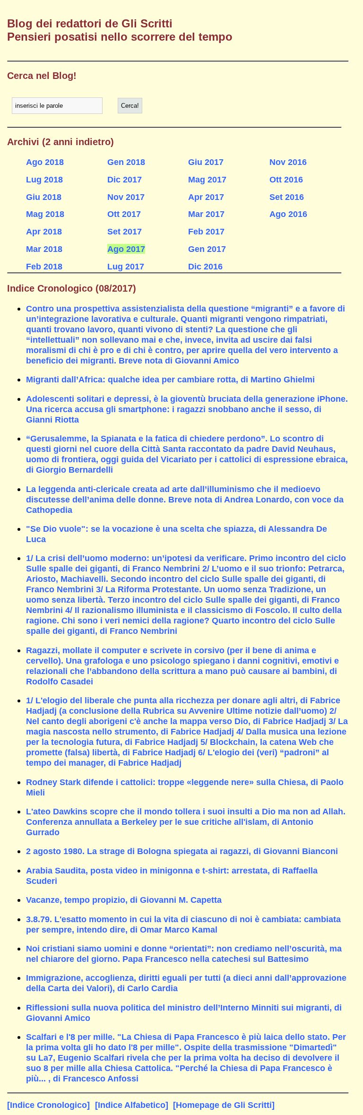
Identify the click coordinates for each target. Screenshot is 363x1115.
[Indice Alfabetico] (131, 1105)
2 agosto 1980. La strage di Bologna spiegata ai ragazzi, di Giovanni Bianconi (182, 851)
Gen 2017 (207, 249)
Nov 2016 (288, 162)
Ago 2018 (45, 162)
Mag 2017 (207, 179)
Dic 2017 (124, 179)
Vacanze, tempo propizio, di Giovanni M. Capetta (124, 900)
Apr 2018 (44, 231)
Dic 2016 (205, 266)
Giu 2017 (206, 162)
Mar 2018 (44, 249)
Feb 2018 (44, 266)
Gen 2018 (126, 162)
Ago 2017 (126, 249)
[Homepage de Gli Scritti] (224, 1105)
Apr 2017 (206, 197)
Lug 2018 (44, 179)
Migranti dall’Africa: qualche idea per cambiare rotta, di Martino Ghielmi (170, 379)
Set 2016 (286, 197)
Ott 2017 (124, 214)
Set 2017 (124, 231)
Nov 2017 (126, 197)
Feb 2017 (206, 231)
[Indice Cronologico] (48, 1105)
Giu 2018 (43, 197)
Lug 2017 (125, 266)
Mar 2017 (206, 214)
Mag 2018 (45, 214)
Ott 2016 (286, 179)
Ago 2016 (288, 214)
